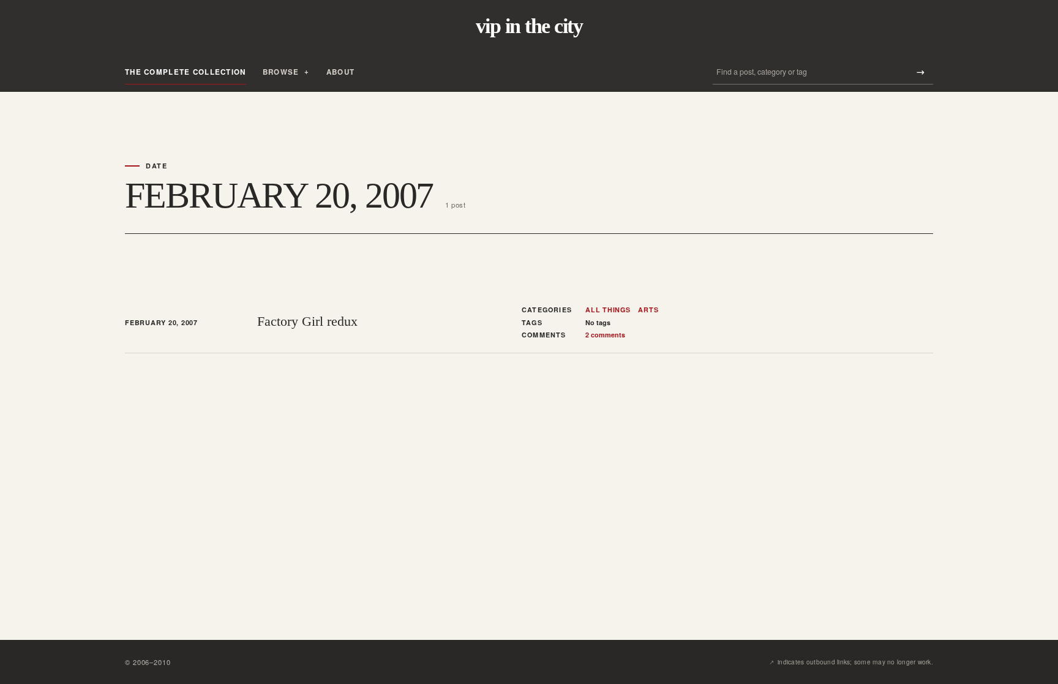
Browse (281, 72)
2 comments (605, 334)
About (340, 72)
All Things (608, 310)
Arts (648, 310)
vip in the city (529, 26)
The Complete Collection (185, 72)
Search (920, 72)
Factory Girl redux (307, 321)
